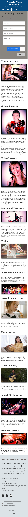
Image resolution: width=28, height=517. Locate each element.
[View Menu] (25, 2)
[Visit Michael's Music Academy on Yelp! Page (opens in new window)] (7, 495)
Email (16, 9)
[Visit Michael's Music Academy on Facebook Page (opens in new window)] (3, 495)
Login (14, 513)
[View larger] (14, 72)
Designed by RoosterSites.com (14, 510)
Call (3, 9)
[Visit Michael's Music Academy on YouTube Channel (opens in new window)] (11, 495)
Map (9, 9)
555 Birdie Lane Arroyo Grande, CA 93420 (12, 501)
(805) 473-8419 (10, 503)
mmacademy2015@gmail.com (10, 505)
